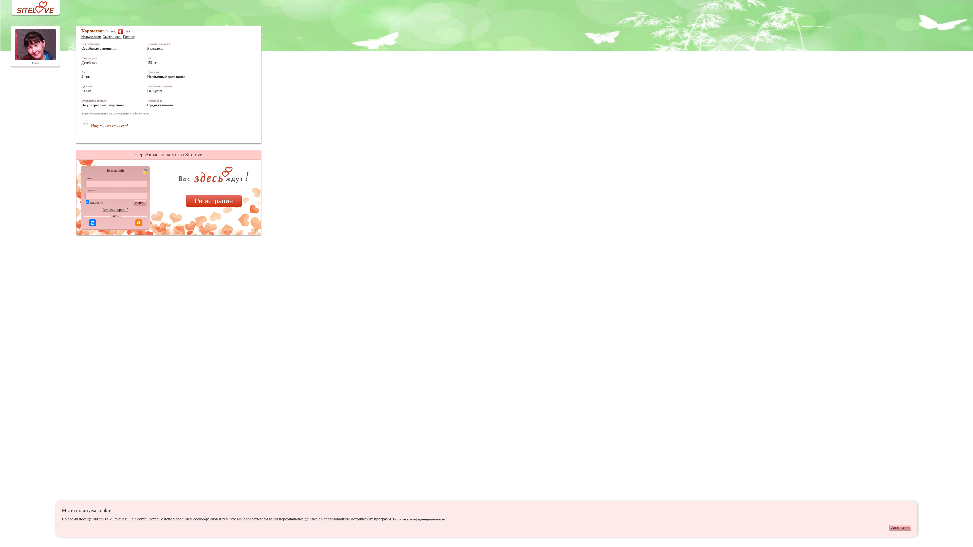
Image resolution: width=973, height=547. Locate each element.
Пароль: (90, 190)
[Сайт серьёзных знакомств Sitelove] (31, 6)
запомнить (96, 202)
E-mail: (89, 178)
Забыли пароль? (115, 210)
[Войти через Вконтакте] (92, 222)
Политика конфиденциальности (419, 519)
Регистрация (214, 201)
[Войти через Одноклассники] (138, 222)
